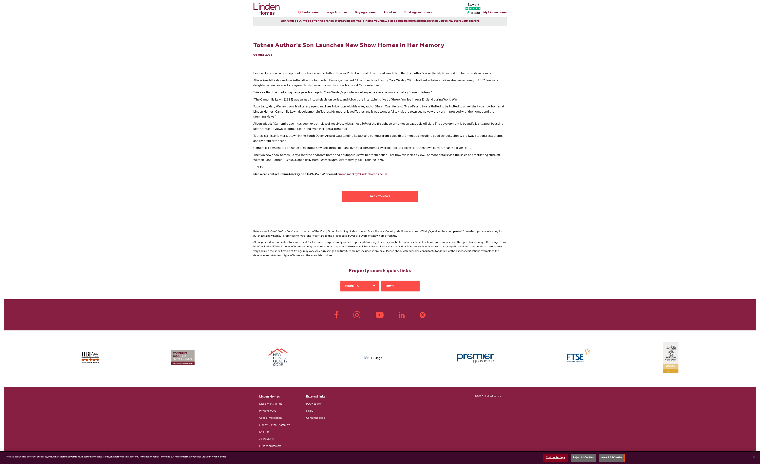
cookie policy (219, 457)
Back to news (380, 196)
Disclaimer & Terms (270, 404)
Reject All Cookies (583, 457)
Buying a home (365, 12)
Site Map (264, 432)
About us (390, 12)
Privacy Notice (267, 411)
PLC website (313, 404)
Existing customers (418, 12)
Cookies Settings (555, 457)
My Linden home (495, 12)
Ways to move (337, 12)
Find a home (310, 12)
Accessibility (266, 439)
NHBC (310, 411)
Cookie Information (270, 418)
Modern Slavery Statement (274, 425)
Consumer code (315, 418)
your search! (470, 21)
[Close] (753, 457)
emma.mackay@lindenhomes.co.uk (362, 174)
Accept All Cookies (611, 457)
